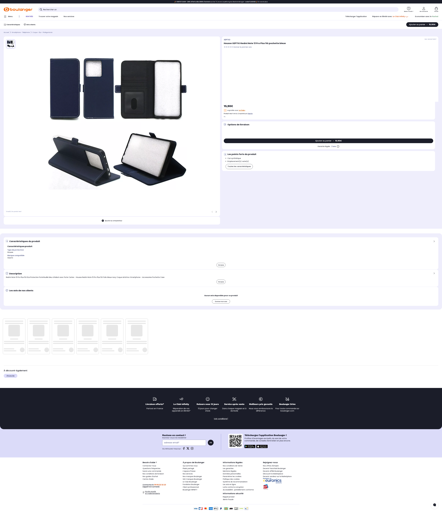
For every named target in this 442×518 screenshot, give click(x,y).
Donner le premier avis (242, 47)
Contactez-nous (149, 466)
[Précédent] (212, 211)
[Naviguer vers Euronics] (281, 480)
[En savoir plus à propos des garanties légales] (338, 146)
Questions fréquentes (151, 468)
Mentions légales (229, 471)
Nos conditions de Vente (233, 466)
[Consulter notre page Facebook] (183, 449)
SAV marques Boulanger (192, 479)
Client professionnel (191, 487)
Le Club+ (242, 110)
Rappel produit (229, 497)
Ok (211, 442)
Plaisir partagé (188, 468)
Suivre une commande (152, 471)
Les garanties (228, 468)
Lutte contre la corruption (233, 487)
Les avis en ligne (229, 484)
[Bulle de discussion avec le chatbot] (434, 505)
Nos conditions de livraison (153, 474)
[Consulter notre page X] (188, 449)
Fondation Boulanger (191, 484)
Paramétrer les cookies (232, 476)
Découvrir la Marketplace (273, 474)
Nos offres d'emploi (271, 466)
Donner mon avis (221, 301)
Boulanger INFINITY (190, 490)
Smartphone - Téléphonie (21, 32)
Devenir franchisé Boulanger (274, 468)
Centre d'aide (148, 479)
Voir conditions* (221, 418)
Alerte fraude (228, 499)
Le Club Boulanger (190, 482)
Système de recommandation (235, 482)
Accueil (6, 32)
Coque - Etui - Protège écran (42, 32)
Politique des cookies (231, 479)
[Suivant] (216, 211)
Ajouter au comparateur (113, 221)
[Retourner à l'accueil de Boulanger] (18, 9)
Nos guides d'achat (150, 476)
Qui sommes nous (190, 466)
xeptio (250, 114)
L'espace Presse (189, 471)
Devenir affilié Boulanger (273, 471)
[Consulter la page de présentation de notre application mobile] (249, 446)
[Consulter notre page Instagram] (192, 449)
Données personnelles (232, 474)
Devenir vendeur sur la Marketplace (277, 476)
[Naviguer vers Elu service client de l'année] (281, 487)
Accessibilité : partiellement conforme (238, 490)
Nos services (188, 474)
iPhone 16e (10, 376)
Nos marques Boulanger (192, 476)
